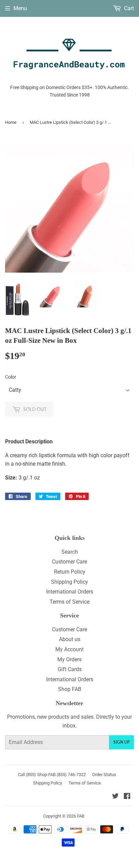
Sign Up (121, 742)
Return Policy (69, 572)
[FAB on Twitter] (115, 797)
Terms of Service (69, 602)
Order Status (104, 774)
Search (69, 552)
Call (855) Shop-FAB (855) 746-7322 (52, 774)
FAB (80, 816)
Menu (20, 8)
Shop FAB (69, 689)
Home (11, 122)
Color (10, 377)
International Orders (69, 591)
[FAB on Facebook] (127, 797)
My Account (69, 649)
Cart (128, 8)
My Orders (69, 659)
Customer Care (69, 561)
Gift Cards (70, 669)
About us (69, 639)
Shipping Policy (69, 582)
